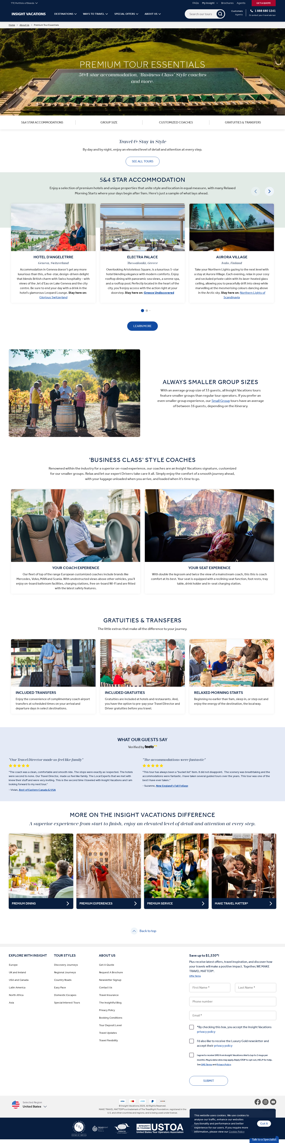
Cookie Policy (236, 1131)
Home (12, 25)
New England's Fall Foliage (172, 785)
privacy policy (206, 1032)
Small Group (221, 401)
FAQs (196, 3)
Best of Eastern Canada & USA (37, 790)
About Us (24, 25)
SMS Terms (206, 1064)
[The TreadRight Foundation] (97, 1130)
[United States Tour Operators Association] (157, 1130)
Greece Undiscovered (159, 293)
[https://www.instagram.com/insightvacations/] (266, 1102)
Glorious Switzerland (53, 297)
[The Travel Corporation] (79, 1130)
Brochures (227, 3)
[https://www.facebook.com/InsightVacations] (258, 1102)
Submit (208, 1081)
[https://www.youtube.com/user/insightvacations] (273, 1102)
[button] (29, 1104)
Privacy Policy (224, 1064)
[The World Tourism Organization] (119, 1130)
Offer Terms (195, 976)
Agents (241, 3)
